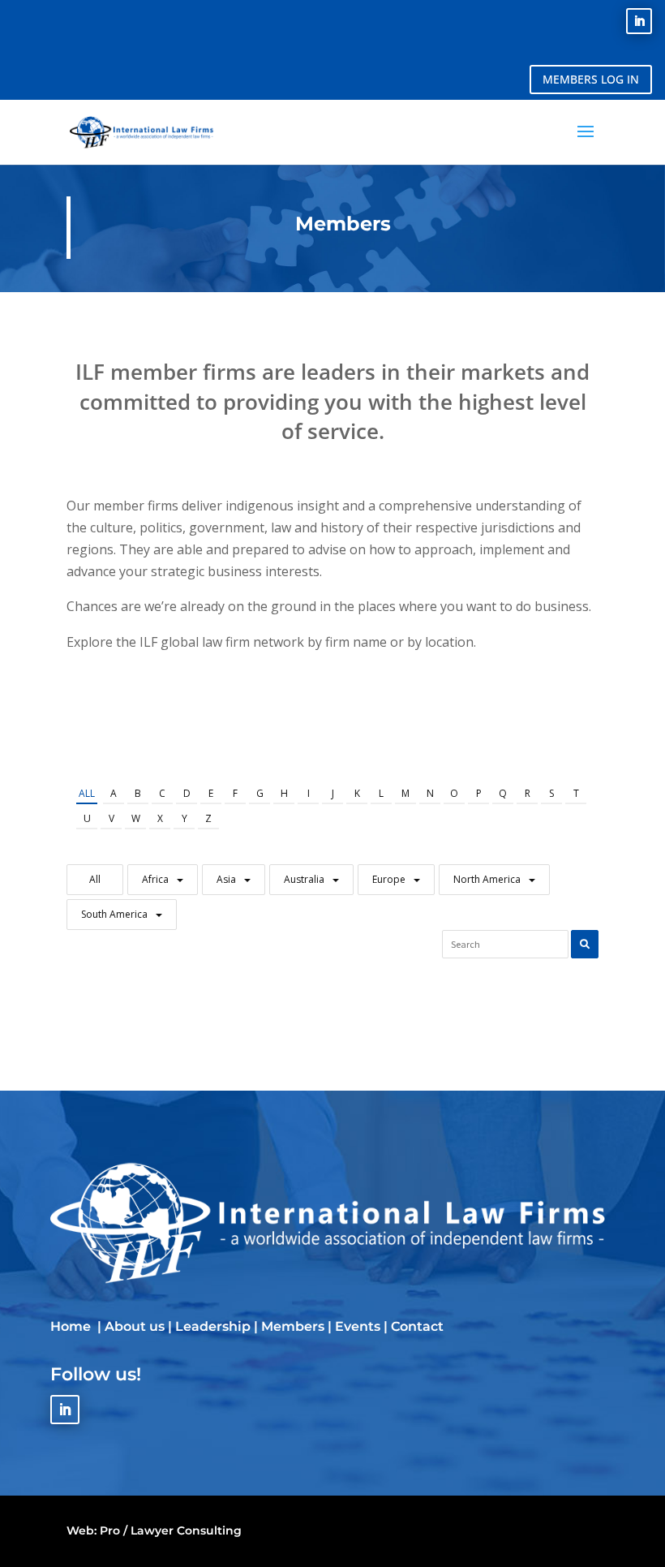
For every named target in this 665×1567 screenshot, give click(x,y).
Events (357, 1326)
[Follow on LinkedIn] (639, 21)
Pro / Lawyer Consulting (171, 1530)
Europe (388, 879)
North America (487, 879)
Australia (304, 879)
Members (292, 1326)
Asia (226, 879)
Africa (155, 879)
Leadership (213, 1326)
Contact (417, 1326)
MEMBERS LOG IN (591, 79)
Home (72, 1326)
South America (114, 914)
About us (135, 1326)
